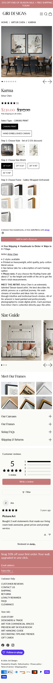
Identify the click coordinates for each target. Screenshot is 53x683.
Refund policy (23, 664)
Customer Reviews (12, 583)
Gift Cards (7, 637)
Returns (6, 594)
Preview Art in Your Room (16, 627)
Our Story (7, 616)
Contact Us (8, 587)
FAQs (4, 601)
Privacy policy (35, 664)
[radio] (9, 127)
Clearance (7, 604)
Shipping (6, 590)
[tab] (2, 81)
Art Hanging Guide (12, 630)
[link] (10, 103)
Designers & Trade (12, 620)
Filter (28, 492)
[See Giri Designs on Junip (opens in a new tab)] (33, 544)
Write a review (26, 481)
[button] (46, 14)
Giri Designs (12, 660)
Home (4, 22)
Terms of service (7, 667)
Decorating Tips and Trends (17, 634)
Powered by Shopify (9, 664)
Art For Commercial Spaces (17, 623)
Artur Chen (18, 22)
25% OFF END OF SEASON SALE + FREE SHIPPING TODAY (27, 4)
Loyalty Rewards (11, 597)
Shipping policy (21, 667)
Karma (32, 22)
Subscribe (5, 570)
